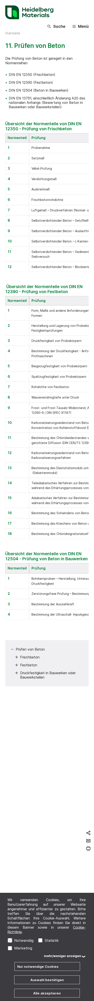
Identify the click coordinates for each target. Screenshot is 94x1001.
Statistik (52, 940)
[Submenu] (12, 649)
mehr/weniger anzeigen (62, 956)
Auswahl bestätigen (47, 980)
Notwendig (23, 940)
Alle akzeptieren (47, 993)
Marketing (23, 948)
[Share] (88, 833)
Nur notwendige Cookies (38, 966)
